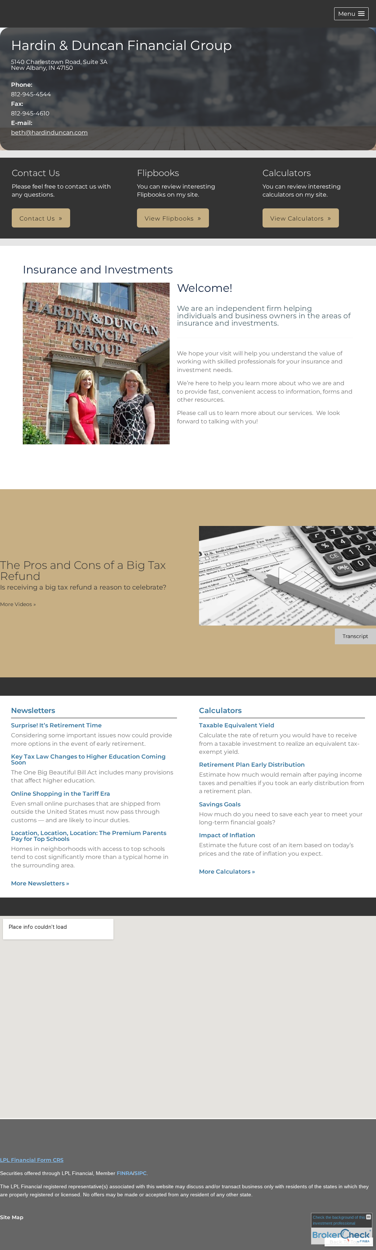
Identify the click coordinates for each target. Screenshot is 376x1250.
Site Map (12, 1217)
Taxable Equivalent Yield (236, 725)
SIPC (140, 1173)
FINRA (125, 1173)
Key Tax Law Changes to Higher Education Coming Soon (88, 759)
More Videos (18, 604)
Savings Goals (220, 804)
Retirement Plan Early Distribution (252, 764)
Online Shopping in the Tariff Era (60, 793)
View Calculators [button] (297, 218)
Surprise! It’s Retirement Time (56, 725)
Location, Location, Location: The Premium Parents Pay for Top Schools (88, 836)
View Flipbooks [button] (169, 218)
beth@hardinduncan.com (49, 132)
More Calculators (227, 871)
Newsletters (33, 710)
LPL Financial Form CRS (32, 1160)
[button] (351, 13)
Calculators (220, 710)
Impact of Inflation (227, 835)
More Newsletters (40, 883)
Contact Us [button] (37, 218)
